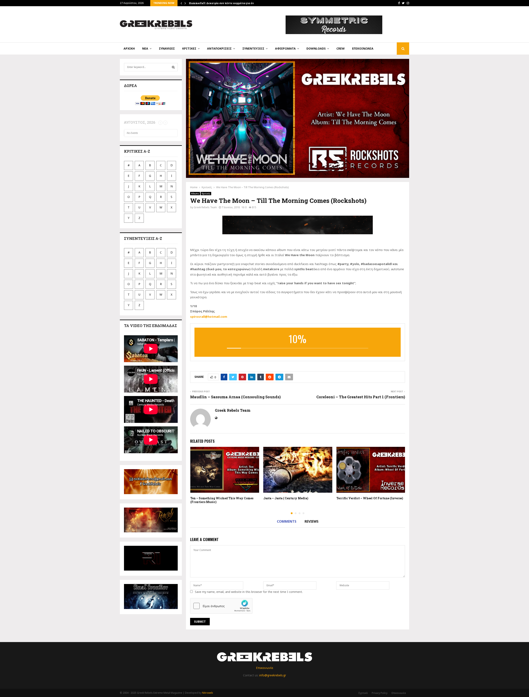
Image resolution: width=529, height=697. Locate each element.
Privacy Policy (379, 693)
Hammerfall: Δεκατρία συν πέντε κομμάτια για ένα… (223, 3)
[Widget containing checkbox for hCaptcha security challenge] (221, 606)
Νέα (145, 48)
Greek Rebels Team (205, 207)
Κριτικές (189, 48)
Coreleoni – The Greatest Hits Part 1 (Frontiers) (360, 396)
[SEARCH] (173, 67)
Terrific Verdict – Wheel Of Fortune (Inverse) (369, 498)
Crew (340, 48)
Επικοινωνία (362, 48)
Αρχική (129, 48)
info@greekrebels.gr (272, 675)
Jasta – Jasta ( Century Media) (285, 498)
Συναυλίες (167, 48)
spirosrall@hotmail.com (208, 316)
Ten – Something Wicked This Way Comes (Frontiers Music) (221, 500)
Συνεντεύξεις (253, 48)
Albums (195, 193)
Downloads (316, 48)
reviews (311, 521)
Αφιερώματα (285, 48)
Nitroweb (207, 693)
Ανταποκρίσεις (219, 48)
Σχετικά (363, 693)
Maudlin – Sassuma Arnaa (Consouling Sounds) (235, 396)
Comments (286, 521)
